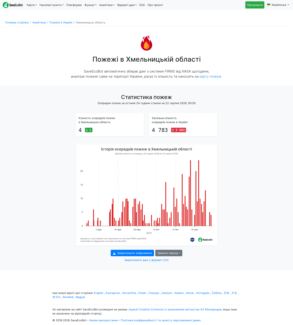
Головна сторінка (17, 22)
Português (202, 293)
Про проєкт (155, 5)
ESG (142, 5)
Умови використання (103, 320)
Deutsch (167, 293)
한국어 (56, 297)
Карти (31, 5)
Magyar (80, 297)
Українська (279, 4)
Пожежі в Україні (61, 22)
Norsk (190, 293)
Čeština (216, 293)
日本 (226, 293)
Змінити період (168, 253)
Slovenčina (129, 293)
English (98, 293)
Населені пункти (51, 5)
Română (68, 297)
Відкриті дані (126, 5)
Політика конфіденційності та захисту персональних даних (161, 320)
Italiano (179, 293)
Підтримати (255, 5)
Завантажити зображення (134, 253)
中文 (234, 293)
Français (154, 293)
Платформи (74, 5)
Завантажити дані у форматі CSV (146, 260)
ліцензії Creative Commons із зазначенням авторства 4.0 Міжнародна (174, 309)
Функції (89, 5)
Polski (142, 293)
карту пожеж (210, 76)
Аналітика (106, 5)
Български (113, 293)
